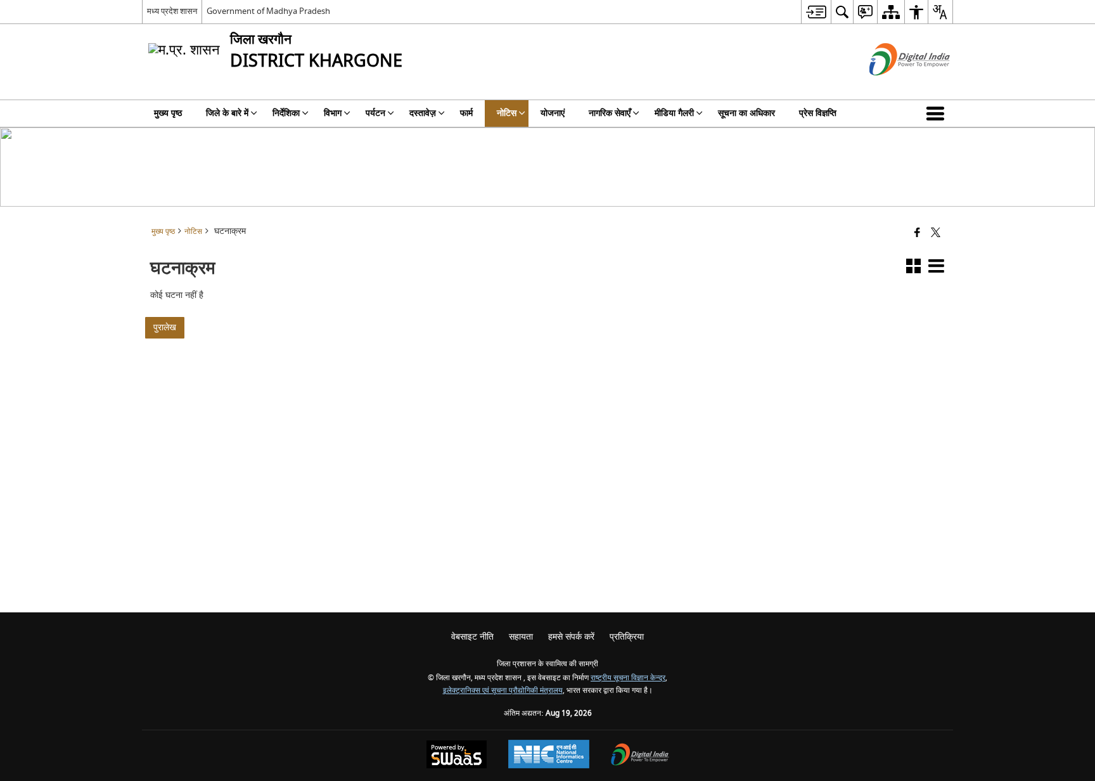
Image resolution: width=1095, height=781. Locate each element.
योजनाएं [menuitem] (553, 113)
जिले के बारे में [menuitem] (227, 113)
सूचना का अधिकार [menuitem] (746, 113)
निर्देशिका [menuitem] (286, 113)
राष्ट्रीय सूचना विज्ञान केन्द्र (628, 678)
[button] (938, 113)
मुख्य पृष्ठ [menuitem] (168, 113)
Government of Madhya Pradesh (268, 11)
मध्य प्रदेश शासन (172, 11)
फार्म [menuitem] (466, 113)
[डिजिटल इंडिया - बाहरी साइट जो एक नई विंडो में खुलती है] (894, 86)
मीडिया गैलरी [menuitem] (674, 113)
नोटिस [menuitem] (506, 113)
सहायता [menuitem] (521, 636)
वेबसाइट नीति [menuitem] (472, 636)
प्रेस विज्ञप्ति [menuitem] (817, 113)
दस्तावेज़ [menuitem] (422, 113)
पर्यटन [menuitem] (375, 113)
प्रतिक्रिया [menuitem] (627, 636)
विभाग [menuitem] (333, 113)
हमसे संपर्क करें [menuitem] (571, 636)
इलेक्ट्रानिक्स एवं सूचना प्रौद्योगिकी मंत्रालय (503, 690)
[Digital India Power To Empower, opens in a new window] (640, 756)
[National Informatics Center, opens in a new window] (549, 755)
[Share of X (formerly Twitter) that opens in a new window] (936, 233)
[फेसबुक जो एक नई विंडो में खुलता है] (917, 233)
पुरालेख (164, 327)
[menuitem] (816, 11)
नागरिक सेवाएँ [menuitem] (610, 113)
